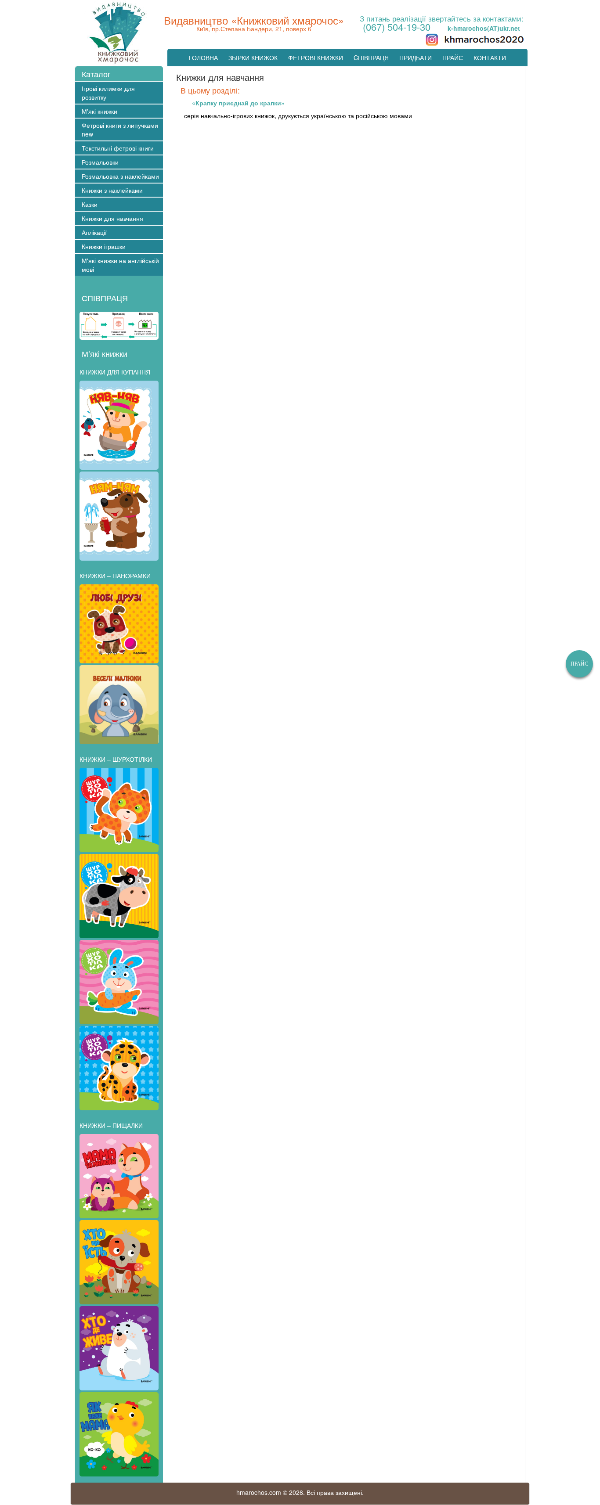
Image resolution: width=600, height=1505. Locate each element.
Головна (203, 57)
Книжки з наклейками (112, 190)
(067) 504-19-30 (396, 26)
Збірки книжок (253, 57)
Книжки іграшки (104, 246)
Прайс (452, 57)
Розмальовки (100, 162)
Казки (90, 204)
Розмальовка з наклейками (120, 176)
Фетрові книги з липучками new (120, 129)
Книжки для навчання (112, 218)
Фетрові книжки (315, 57)
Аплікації (94, 232)
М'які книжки (99, 111)
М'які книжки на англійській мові (120, 265)
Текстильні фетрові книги (118, 148)
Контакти (489, 57)
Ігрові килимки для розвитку (108, 92)
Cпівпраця (371, 57)
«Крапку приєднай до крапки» (238, 102)
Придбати (415, 57)
